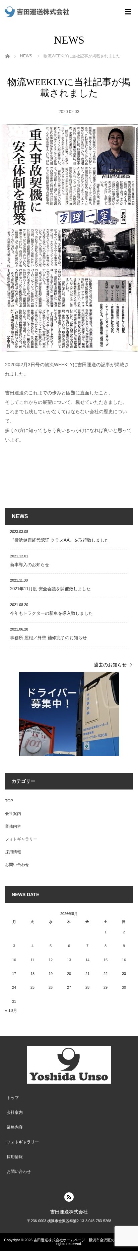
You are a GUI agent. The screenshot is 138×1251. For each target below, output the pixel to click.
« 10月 (11, 1010)
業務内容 (13, 826)
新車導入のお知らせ (29, 564)
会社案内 (13, 813)
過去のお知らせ (110, 664)
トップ (13, 1097)
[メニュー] (128, 11)
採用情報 (13, 852)
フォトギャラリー (21, 839)
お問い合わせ (17, 864)
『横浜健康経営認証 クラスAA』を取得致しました (59, 540)
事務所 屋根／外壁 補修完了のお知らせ (48, 637)
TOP (9, 801)
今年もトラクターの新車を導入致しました (51, 613)
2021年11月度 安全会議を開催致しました (50, 588)
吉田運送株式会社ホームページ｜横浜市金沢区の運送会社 (81, 1240)
